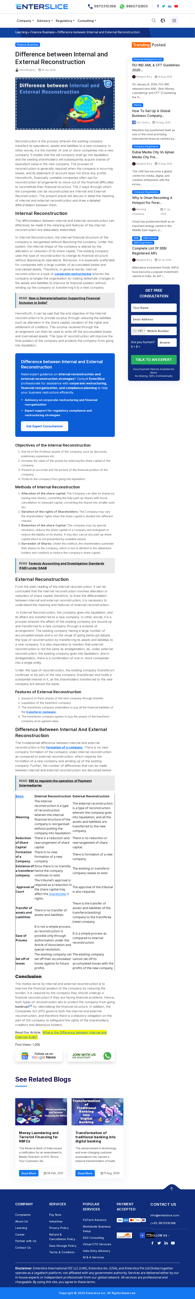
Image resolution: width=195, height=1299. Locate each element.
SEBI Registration (143, 242)
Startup (138, 105)
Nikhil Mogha (26, 69)
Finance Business (42, 32)
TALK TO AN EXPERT (154, 360)
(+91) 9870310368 (163, 1223)
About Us (21, 1221)
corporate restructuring (72, 274)
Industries (56, 1221)
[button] (154, 21)
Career (20, 1234)
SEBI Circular (150, 238)
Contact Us (23, 1247)
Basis (20, 796)
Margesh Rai (143, 76)
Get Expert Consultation (44, 426)
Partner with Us (25, 1241)
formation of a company (64, 747)
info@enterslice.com (164, 1215)
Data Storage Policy (63, 1246)
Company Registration (146, 146)
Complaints (23, 1215)
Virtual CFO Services (97, 1244)
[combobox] (138, 331)
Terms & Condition (62, 1252)
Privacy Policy (59, 1228)
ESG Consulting (93, 1238)
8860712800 (137, 6)
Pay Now (55, 1215)
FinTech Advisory (94, 1220)
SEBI (136, 238)
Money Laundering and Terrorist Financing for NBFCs (38, 1137)
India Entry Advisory (96, 1251)
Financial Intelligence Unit (148, 59)
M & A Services (93, 1257)
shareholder (58, 894)
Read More (29, 1173)
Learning (21, 32)
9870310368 (105, 6)
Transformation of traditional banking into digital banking (95, 1137)
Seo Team (142, 122)
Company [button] (24, 21)
